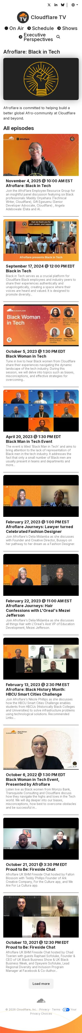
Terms (56, 1009)
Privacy (44, 1009)
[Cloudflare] (41, 1005)
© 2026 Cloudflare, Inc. (21, 1009)
